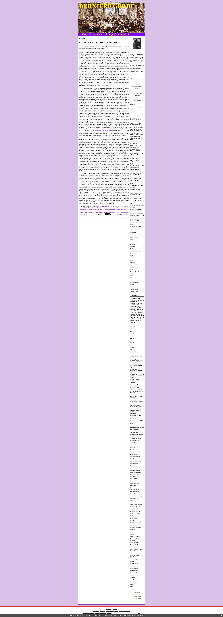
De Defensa (132, 465)
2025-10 (132, 331)
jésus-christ (140, 315)
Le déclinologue (133, 359)
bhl (142, 309)
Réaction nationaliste (134, 282)
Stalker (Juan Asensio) (135, 572)
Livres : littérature (137, 91)
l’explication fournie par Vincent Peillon (104, 130)
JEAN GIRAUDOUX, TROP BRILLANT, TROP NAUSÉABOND (136, 202)
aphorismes (133, 303)
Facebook (86, 214)
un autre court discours (85, 89)
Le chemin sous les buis (135, 511)
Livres (131, 269)
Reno (131, 369)
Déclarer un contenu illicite (88, 613)
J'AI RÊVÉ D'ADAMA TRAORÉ (136, 127)
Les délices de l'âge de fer (135, 525)
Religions (132, 284)
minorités (124, 210)
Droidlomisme (133, 248)
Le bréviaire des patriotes (135, 508)
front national (134, 301)
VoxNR (131, 586)
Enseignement (133, 253)
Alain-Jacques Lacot (134, 400)
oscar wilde (133, 298)
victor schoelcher (116, 209)
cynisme (133, 305)
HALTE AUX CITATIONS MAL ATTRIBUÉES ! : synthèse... (137, 366)
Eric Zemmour (133, 476)
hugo (140, 320)
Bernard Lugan (133, 445)
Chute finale (132, 458)
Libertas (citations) (134, 529)
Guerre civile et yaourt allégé (136, 496)
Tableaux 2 (137, 84)
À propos (137, 75)
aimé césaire (99, 210)
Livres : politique (137, 100)
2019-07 (132, 345)
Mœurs (131, 275)
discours (126, 212)
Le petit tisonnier (133, 518)
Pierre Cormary (133, 559)
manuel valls (90, 210)
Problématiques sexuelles (135, 280)
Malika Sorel (132, 531)
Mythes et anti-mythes (135, 536)
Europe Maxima (133, 480)
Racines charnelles (134, 563)
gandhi (95, 210)
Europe (131, 255)
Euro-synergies (133, 478)
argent (142, 317)
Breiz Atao (132, 447)
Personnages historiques (137, 86)
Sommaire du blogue (134, 115)
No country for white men (135, 544)
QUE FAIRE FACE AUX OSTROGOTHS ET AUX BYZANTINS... (135, 120)
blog (139, 613)
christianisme (134, 312)
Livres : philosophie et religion (137, 97)
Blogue (131, 239)
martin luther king (106, 210)
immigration (140, 300)
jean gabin (90, 209)
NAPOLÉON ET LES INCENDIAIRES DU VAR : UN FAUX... (136, 182)
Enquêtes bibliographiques (135, 251)
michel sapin (84, 210)
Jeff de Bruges (133, 389)
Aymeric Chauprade (134, 442)
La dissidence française (135, 506)
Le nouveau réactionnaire (135, 513)
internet (132, 311)
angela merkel (115, 207)
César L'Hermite (133, 454)
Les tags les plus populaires (124, 611)
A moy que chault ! (134, 432)
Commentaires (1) (83, 207)
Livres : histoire (137, 95)
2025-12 (132, 329)
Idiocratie (132, 500)
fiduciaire (132, 415)
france (137, 320)
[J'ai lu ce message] (221, 615)
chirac (141, 312)
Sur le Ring (132, 577)
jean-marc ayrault (107, 207)
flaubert (132, 322)
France (131, 258)
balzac (137, 311)
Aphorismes (132, 235)
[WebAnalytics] (111, 2)
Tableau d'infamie (134, 291)
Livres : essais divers (137, 93)
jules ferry (97, 207)
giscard (107, 209)
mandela (111, 209)
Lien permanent (124, 206)
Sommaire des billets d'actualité (136, 213)
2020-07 (132, 335)
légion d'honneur (111, 212)
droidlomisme (135, 317)
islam (138, 305)
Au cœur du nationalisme (135, 438)
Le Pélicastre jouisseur (135, 515)
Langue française (134, 264)
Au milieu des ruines (134, 440)
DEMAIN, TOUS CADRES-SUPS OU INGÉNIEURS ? (135, 412)
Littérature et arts (134, 267)
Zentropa (132, 588)
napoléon (133, 315)
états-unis (133, 309)
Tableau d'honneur (134, 289)
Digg (122, 214)
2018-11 (132, 347)
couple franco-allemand (103, 212)
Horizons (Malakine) (134, 498)
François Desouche (134, 491)
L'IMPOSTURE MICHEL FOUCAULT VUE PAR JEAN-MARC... (136, 138)
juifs (139, 298)
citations (139, 314)
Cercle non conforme (134, 451)
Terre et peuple (133, 579)
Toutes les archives (134, 351)
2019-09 (132, 340)
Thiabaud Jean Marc (134, 384)
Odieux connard (133, 553)
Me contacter (137, 592)
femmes (140, 303)
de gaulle (140, 307)
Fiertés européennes (134, 483)
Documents (132, 246)
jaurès (122, 209)
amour (139, 309)
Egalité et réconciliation (135, 470)
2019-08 (132, 342)
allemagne (86, 212)
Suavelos (132, 575)
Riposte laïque (133, 565)
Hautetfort (115, 609)
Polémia (132, 561)
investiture (118, 212)
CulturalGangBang (134, 463)
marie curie (120, 207)
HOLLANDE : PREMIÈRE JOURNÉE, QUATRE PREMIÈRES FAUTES (98, 42)
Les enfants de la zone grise (136, 527)
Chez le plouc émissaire (135, 456)
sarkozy (132, 314)
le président (84, 209)
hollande (133, 319)
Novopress (132, 547)
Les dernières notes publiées (112, 611)
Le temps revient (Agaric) (135, 522)
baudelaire (133, 307)
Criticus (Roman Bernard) (135, 461)
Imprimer (102, 214)
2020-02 (132, 338)
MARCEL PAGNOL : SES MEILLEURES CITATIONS (136, 391)
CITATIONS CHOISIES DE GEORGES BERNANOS (136, 417)
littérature (133, 300)
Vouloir (131, 584)
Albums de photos (134, 79)
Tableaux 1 (137, 81)
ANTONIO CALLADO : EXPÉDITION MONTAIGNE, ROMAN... (136, 162)
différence (81, 212)
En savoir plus (140, 615)
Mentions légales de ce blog (100, 613)
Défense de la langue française (136, 468)
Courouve (132, 364)
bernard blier (95, 209)
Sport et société (133, 286)
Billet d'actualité (133, 237)
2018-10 (132, 349)
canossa (90, 212)
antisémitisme (134, 306)
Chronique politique (134, 241)
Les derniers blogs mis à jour (99, 611)
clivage (122, 212)
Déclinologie (132, 244)
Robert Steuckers (134, 568)
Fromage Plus (133, 493)
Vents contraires (133, 581)
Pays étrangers (133, 277)
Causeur (132, 449)
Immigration (132, 262)
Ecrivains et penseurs (137, 88)
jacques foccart (101, 209)
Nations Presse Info (134, 542)
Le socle (132, 520)
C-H (131, 410)
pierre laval (95, 212)
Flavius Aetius (133, 485)
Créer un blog (108, 609)
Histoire (132, 260)
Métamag (132, 534)
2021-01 (132, 333)
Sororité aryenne (133, 570)
